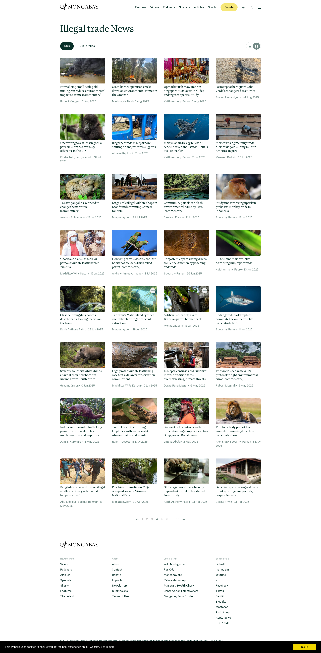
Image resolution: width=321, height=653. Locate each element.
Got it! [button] (304, 647)
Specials (184, 7)
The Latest (67, 596)
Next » (184, 519)
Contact (117, 569)
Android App (223, 612)
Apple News (223, 617)
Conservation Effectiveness (181, 591)
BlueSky (221, 601)
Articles (199, 7)
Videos (154, 7)
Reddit (220, 596)
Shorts (212, 7)
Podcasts (169, 7)
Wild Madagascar (175, 564)
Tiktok (220, 591)
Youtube (221, 575)
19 (178, 519)
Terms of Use (120, 596)
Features (140, 7)
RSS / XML (222, 623)
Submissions (120, 591)
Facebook (222, 585)
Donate (229, 7)
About (116, 564)
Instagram (222, 569)
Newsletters (120, 585)
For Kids (169, 569)
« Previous (137, 519)
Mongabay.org (173, 575)
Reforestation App (175, 580)
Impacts (117, 580)
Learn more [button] (108, 646)
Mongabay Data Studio (178, 596)
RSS (67, 46)
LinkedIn (221, 564)
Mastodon (222, 607)
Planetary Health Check (179, 585)
